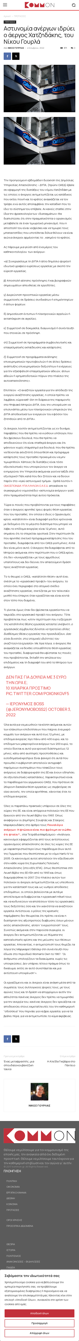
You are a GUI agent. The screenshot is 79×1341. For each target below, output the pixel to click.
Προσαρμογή (40, 1323)
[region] (39, 1305)
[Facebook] (7, 56)
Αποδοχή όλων (39, 1313)
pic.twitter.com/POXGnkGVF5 (37, 693)
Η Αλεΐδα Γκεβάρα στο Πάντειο (61, 1063)
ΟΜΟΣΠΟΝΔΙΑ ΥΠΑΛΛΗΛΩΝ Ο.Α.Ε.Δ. (26, 486)
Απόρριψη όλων (39, 1333)
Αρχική (7, 16)
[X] (15, 56)
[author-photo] (39, 1100)
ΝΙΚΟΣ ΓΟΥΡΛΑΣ (16, 47)
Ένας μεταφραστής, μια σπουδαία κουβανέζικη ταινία (19, 1065)
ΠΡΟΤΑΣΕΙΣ (20, 16)
